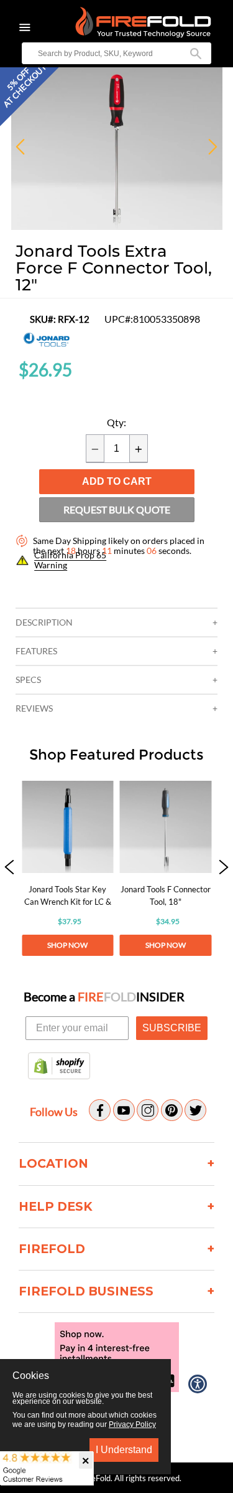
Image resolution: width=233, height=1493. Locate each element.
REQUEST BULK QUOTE (116, 509)
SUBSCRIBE (171, 1028)
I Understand (124, 1449)
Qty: (116, 422)
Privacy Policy (132, 1424)
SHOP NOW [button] (67, 945)
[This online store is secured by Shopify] (59, 1066)
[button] (9, 868)
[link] (68, 868)
